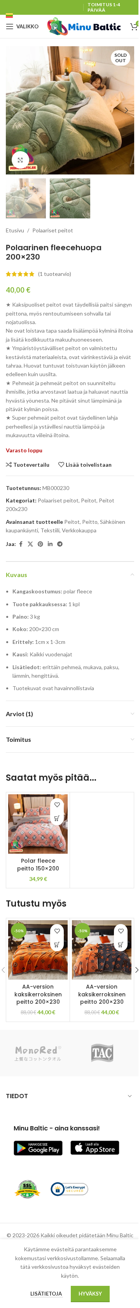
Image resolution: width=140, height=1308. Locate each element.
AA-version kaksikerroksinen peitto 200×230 (38, 994)
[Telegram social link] (60, 544)
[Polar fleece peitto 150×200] (38, 824)
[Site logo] (84, 26)
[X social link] (30, 544)
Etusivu (15, 230)
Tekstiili (50, 530)
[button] (13, 110)
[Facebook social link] (20, 544)
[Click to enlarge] (20, 160)
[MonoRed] (38, 1053)
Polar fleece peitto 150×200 (38, 864)
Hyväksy (90, 1294)
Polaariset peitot (52, 230)
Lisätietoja (46, 1294)
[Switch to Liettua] (9, 17)
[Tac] (102, 1053)
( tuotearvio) (54, 273)
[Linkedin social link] (50, 544)
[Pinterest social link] (40, 544)
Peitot (88, 500)
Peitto (90, 521)
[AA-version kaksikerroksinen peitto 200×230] (38, 950)
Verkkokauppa (79, 530)
